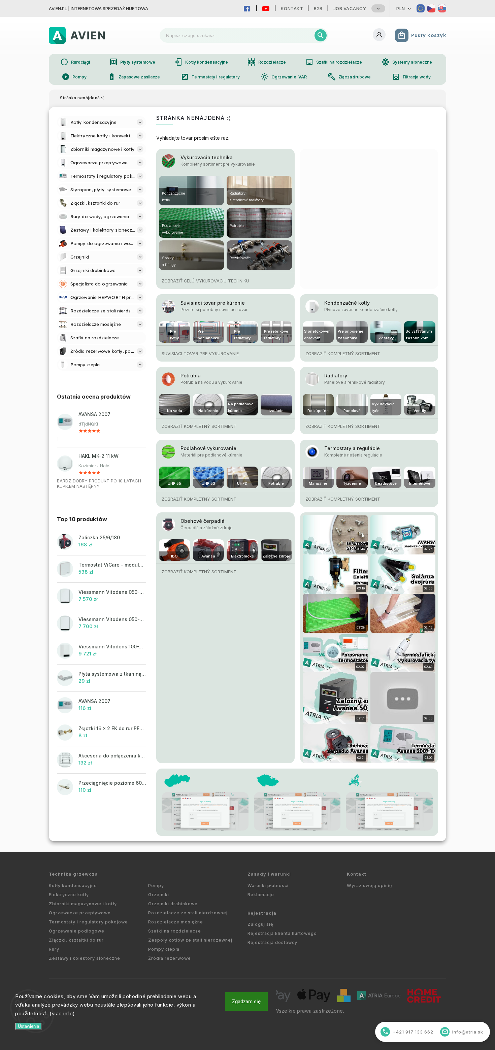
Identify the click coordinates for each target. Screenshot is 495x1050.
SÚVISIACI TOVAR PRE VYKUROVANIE (200, 353)
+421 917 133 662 (408, 1031)
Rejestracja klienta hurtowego (282, 933)
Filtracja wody (411, 77)
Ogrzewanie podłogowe (76, 931)
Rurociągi (75, 62)
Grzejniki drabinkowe (173, 903)
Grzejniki (158, 894)
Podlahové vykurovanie (208, 448)
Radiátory (335, 375)
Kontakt (292, 8)
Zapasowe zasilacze (134, 77)
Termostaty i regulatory (210, 77)
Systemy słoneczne (407, 62)
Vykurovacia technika (206, 157)
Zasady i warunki (269, 874)
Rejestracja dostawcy (272, 942)
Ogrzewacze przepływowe (80, 912)
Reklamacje (261, 894)
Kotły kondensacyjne (201, 62)
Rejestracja (262, 913)
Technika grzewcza (73, 874)
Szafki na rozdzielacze (333, 62)
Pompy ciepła (163, 949)
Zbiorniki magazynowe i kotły (83, 903)
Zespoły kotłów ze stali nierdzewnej (190, 940)
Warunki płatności (268, 885)
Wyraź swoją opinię (369, 885)
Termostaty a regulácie (352, 448)
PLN (400, 8)
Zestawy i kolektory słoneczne (84, 958)
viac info (62, 1013)
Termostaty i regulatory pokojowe (88, 921)
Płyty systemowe (132, 62)
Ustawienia (28, 1026)
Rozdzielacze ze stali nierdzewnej (188, 912)
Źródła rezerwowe (169, 958)
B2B (318, 8)
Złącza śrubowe (349, 77)
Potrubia (190, 375)
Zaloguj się (260, 924)
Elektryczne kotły (69, 894)
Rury (54, 949)
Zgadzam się (246, 1001)
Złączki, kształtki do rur (76, 940)
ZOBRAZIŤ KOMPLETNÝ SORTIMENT (342, 353)
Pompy (74, 77)
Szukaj (321, 35)
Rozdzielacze (267, 62)
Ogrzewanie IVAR (284, 77)
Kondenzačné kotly (347, 303)
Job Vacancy (349, 8)
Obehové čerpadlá (202, 521)
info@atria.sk (463, 1031)
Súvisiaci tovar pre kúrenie (212, 303)
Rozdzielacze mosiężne (175, 921)
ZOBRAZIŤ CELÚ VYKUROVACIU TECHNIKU (205, 280)
